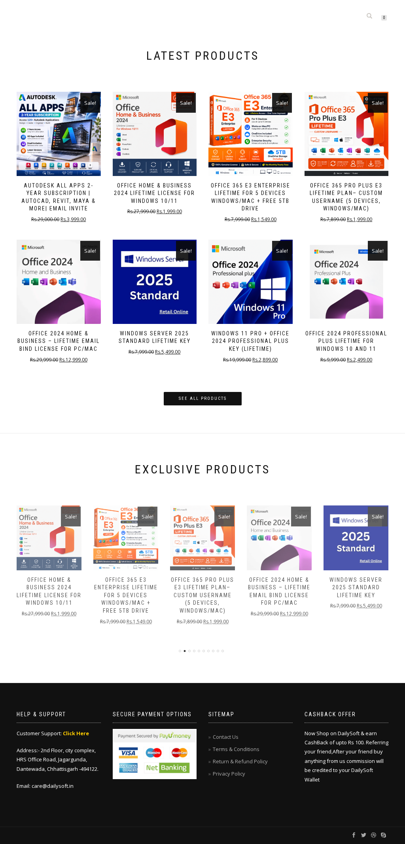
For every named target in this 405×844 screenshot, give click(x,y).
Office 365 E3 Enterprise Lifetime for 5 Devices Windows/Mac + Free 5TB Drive (126, 595)
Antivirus (236, 10)
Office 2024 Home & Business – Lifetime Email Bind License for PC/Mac (58, 341)
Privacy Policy (229, 773)
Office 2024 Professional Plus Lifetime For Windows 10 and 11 (346, 341)
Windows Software (190, 10)
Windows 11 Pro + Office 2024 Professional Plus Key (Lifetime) (250, 341)
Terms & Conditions (236, 749)
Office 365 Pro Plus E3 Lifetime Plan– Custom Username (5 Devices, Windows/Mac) (202, 595)
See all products (203, 398)
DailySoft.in (59, 16)
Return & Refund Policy (240, 761)
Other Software (278, 10)
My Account (338, 21)
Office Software (136, 10)
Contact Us (225, 736)
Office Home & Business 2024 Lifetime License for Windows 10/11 (154, 193)
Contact (343, 10)
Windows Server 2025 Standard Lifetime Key (355, 587)
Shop (315, 10)
